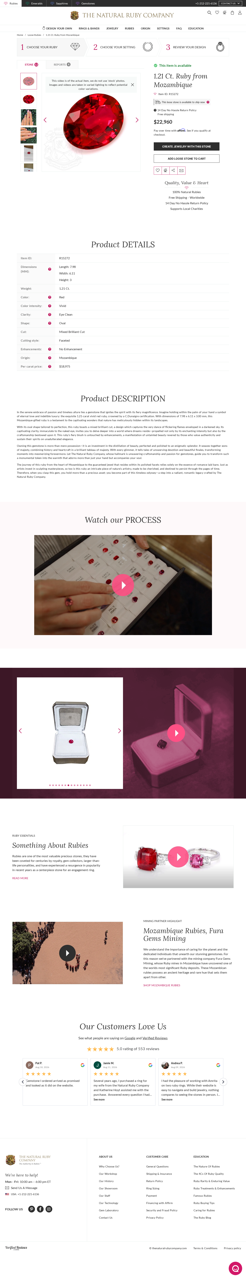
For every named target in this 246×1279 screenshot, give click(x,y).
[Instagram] (49, 1209)
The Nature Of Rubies (207, 1166)
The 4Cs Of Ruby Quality (209, 1173)
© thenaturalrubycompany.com (168, 1248)
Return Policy (154, 1181)
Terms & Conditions (205, 1248)
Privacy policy (232, 1248)
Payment (151, 1195)
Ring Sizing (152, 1188)
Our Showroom (108, 1188)
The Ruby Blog (202, 1217)
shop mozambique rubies (161, 985)
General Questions (157, 1166)
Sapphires (62, 3)
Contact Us (105, 1217)
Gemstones (88, 3)
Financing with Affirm (159, 1203)
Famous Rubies (203, 1195)
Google (130, 1038)
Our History (106, 1181)
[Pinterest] (31, 1209)
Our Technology (108, 1203)
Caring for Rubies (204, 1210)
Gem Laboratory (109, 1210)
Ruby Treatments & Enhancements (214, 1188)
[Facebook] (40, 1209)
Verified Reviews (155, 1038)
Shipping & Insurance (159, 1173)
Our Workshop (108, 1173)
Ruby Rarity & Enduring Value (212, 1181)
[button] (137, 120)
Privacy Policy (155, 1217)
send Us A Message (24, 1188)
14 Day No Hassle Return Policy (176, 110)
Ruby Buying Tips (204, 1203)
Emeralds (36, 3)
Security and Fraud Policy (161, 1210)
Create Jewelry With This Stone (186, 146)
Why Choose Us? (109, 1166)
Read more (20, 878)
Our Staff (104, 1195)
